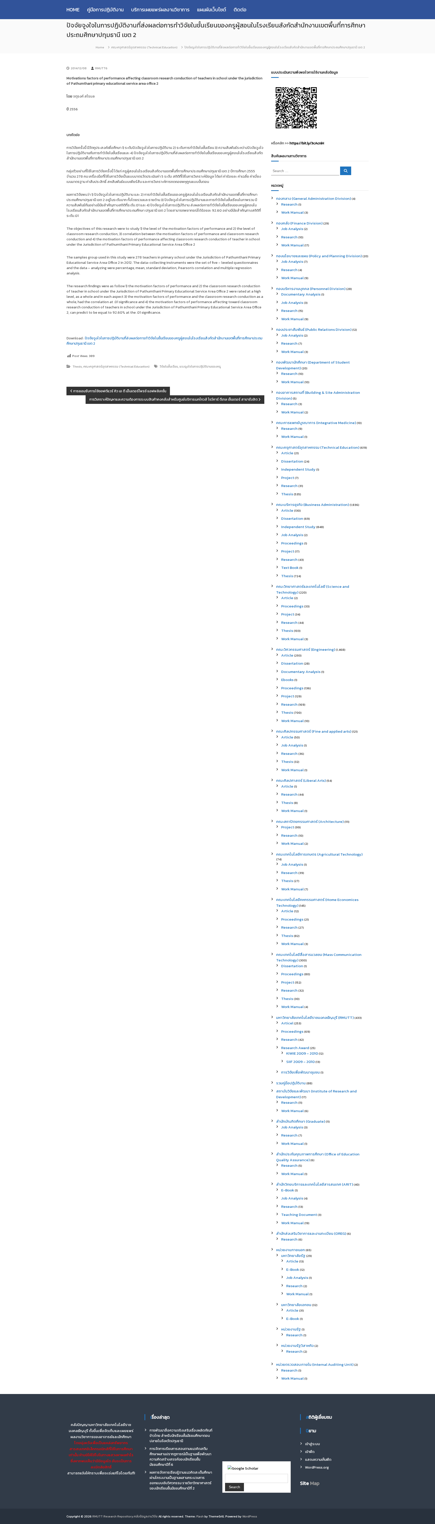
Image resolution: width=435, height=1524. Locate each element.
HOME (73, 9)
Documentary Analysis (300, 294)
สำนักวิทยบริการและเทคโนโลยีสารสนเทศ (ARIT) (314, 1184)
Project (287, 477)
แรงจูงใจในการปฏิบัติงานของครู (200, 366)
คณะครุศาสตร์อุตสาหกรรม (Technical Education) (144, 47)
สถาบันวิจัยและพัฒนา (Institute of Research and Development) (316, 1094)
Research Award (295, 1048)
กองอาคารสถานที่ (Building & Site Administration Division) (318, 395)
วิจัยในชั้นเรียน (169, 366)
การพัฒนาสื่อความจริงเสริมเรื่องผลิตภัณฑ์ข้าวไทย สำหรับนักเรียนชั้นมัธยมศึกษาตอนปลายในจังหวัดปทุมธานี (181, 1436)
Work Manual (292, 212)
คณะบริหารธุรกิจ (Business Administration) (312, 504)
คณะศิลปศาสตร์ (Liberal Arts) (301, 780)
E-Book (287, 1190)
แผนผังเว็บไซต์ (211, 9)
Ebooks (287, 680)
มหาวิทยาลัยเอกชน (296, 1305)
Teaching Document (299, 1214)
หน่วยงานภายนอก (290, 1250)
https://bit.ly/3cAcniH (306, 143)
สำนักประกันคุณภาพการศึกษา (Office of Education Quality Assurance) (317, 1157)
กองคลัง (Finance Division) (299, 223)
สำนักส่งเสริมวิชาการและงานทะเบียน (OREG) (311, 1233)
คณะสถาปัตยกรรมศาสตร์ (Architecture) (310, 821)
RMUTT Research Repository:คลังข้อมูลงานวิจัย (125, 1516)
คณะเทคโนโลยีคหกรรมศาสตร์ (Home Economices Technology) (317, 902)
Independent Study (298, 469)
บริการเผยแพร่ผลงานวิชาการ (160, 9)
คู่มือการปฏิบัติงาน (105, 9)
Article (287, 453)
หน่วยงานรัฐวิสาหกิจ (297, 1345)
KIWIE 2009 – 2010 (302, 1053)
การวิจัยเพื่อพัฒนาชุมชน (300, 1072)
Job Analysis (292, 229)
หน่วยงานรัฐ (291, 1329)
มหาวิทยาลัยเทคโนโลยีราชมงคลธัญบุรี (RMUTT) (315, 1017)
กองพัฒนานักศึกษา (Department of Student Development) (313, 365)
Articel (287, 1023)
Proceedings (292, 543)
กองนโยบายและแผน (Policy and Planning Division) (319, 256)
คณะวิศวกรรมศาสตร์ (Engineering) (305, 649)
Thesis (77, 366)
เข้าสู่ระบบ (312, 1444)
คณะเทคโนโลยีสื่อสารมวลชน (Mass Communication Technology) (318, 957)
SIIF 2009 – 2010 (300, 1061)
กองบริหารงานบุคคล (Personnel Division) (310, 288)
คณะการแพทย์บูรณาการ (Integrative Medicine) (316, 423)
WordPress (249, 1516)
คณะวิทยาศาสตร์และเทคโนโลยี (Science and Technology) (312, 589)
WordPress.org (317, 1467)
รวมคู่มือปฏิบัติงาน (291, 1083)
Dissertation (292, 461)
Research (289, 204)
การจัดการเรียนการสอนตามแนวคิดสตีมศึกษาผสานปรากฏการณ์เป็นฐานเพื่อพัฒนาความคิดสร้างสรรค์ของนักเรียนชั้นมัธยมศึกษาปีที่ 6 (180, 1456)
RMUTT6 (101, 68)
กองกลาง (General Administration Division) (313, 198)
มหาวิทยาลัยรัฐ (293, 1255)
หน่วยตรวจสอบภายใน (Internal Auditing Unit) (314, 1364)
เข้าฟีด (309, 1451)
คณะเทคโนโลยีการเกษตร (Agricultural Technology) (319, 854)
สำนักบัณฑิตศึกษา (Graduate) (300, 1121)
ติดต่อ (240, 9)
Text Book (290, 567)
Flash (200, 1516)
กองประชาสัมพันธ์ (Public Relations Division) (313, 329)
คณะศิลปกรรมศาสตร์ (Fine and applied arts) (313, 731)
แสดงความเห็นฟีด (318, 1459)
